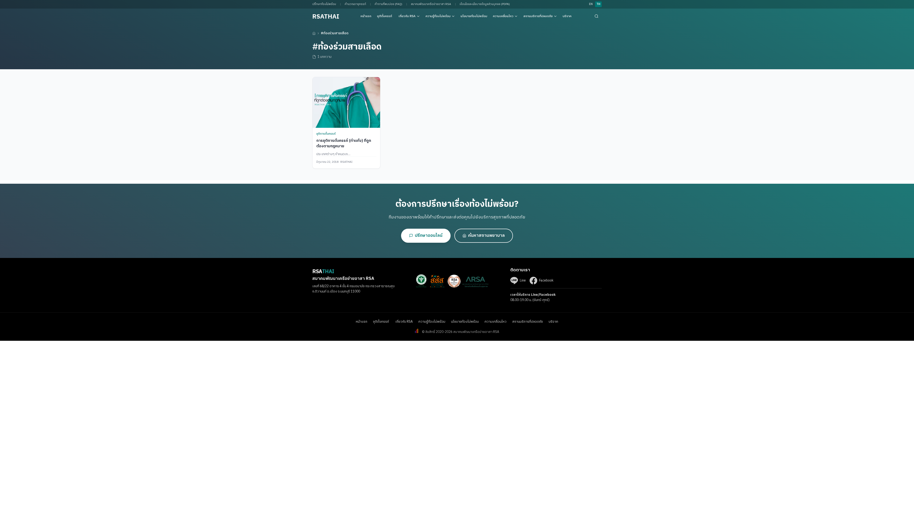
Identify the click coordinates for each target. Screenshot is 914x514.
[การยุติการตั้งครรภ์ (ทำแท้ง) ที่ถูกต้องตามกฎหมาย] (346, 102)
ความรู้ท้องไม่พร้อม (438, 16)
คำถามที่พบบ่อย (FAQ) (388, 4)
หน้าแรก (366, 16)
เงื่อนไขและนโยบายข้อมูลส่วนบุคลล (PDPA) (485, 4)
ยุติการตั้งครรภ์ (326, 134)
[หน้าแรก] (314, 33)
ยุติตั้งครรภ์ (385, 16)
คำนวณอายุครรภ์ (355, 4)
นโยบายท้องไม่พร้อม (474, 16)
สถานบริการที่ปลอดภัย (538, 16)
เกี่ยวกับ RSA (407, 16)
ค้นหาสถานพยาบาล (486, 235)
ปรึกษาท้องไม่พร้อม (324, 4)
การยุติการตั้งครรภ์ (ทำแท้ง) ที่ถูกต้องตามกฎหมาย (343, 143)
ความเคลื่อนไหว (503, 16)
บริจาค (567, 16)
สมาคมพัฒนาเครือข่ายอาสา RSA (431, 4)
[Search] (596, 16)
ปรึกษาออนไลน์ (428, 235)
